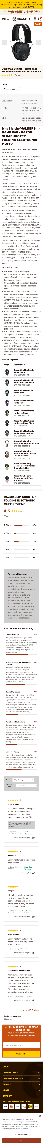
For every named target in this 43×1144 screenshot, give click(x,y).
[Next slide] (38, 42)
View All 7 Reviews (31, 1010)
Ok (21, 1140)
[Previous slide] (4, 42)
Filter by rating (9, 785)
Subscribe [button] (21, 1054)
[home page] (21, 19)
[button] (4, 19)
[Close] (40, 1116)
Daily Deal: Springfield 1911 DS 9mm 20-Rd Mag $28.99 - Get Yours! (21, 12)
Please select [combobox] (9, 89)
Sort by (8, 780)
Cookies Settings (21, 1134)
